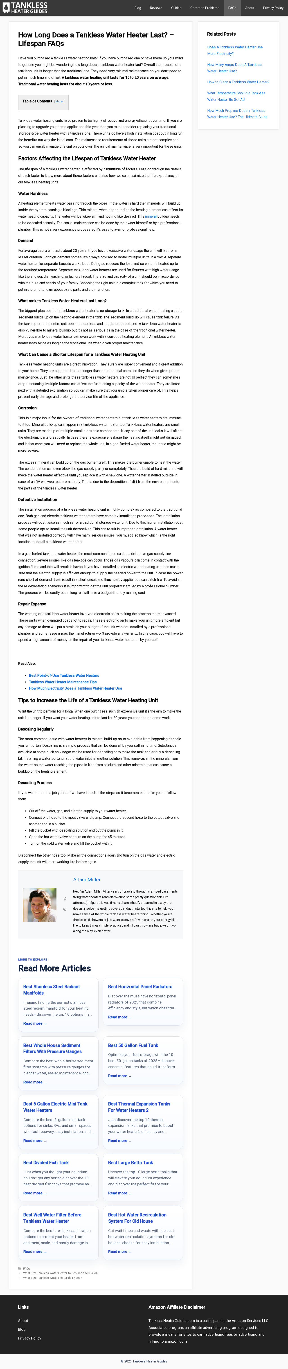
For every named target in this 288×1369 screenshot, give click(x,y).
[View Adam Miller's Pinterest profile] (65, 910)
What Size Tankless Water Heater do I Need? (52, 1277)
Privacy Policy (273, 8)
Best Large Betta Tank (130, 1162)
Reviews (156, 8)
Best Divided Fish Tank (46, 1162)
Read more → (35, 1023)
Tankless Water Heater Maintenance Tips (63, 682)
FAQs (232, 8)
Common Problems (204, 8)
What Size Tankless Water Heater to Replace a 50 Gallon (60, 1273)
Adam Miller (87, 879)
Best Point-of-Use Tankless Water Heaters (64, 675)
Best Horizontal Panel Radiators (140, 986)
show (59, 101)
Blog (138, 8)
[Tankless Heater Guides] (25, 8)
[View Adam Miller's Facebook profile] (65, 899)
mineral (151, 216)
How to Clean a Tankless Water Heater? (238, 82)
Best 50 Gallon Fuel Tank (133, 1045)
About (249, 8)
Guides (176, 8)
